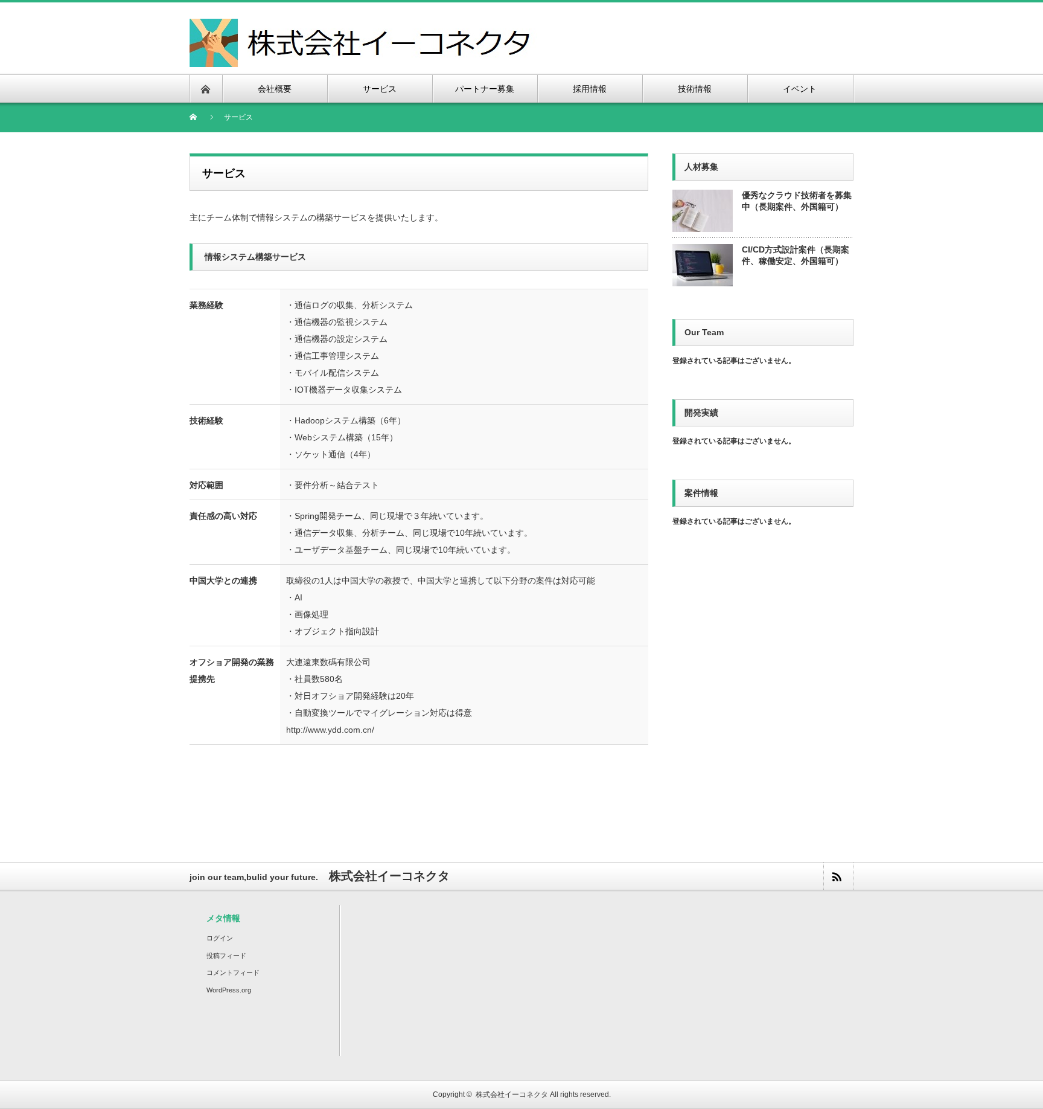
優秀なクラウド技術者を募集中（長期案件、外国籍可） (797, 200)
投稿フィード (226, 955)
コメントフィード (233, 972)
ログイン (219, 938)
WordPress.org (228, 990)
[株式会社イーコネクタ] (363, 26)
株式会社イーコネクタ (512, 1094)
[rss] (837, 876)
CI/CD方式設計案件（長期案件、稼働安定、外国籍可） (795, 255)
